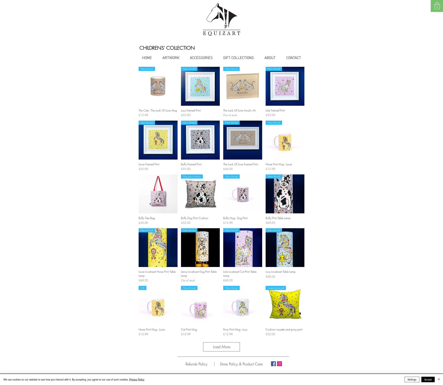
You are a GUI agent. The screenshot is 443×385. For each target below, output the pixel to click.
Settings (412, 379)
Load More (221, 346)
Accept (428, 379)
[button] (437, 5)
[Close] (439, 379)
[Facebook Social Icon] (273, 363)
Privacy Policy (136, 379)
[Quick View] (158, 193)
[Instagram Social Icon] (279, 363)
